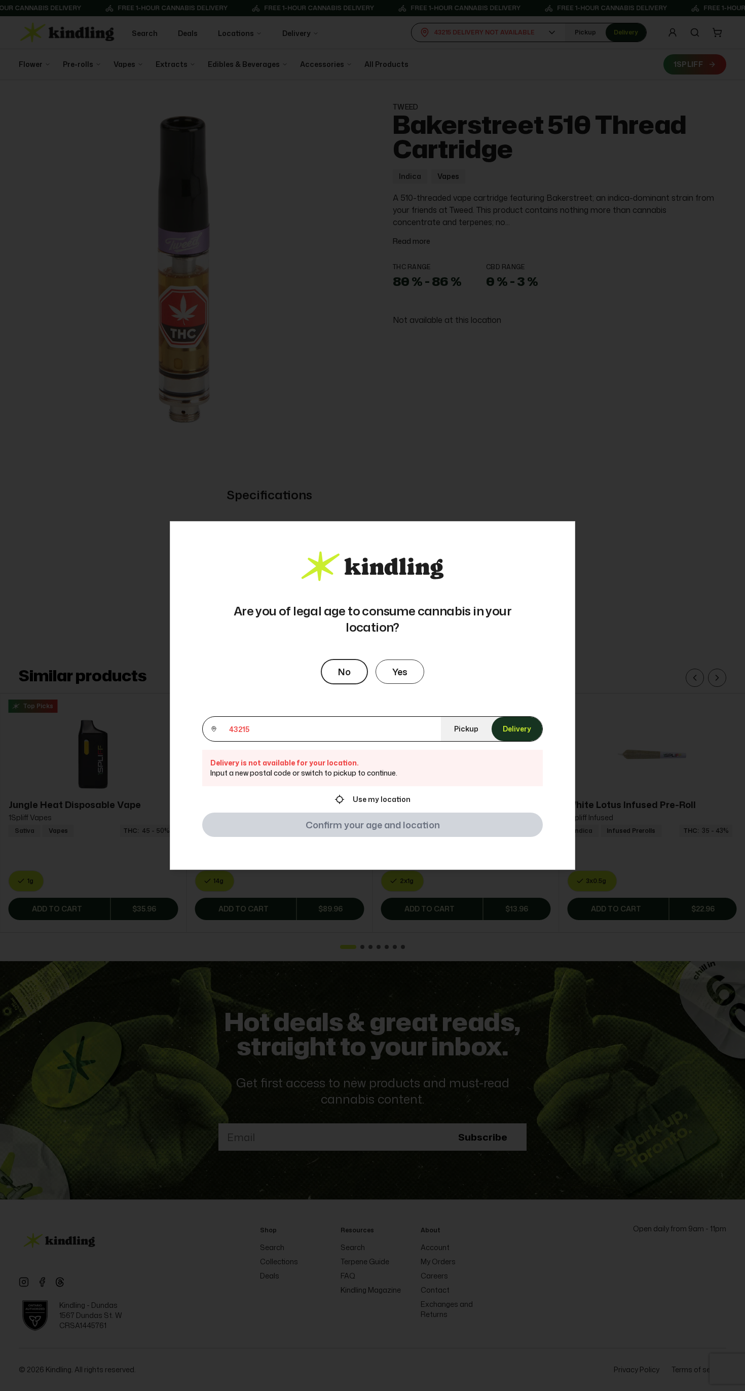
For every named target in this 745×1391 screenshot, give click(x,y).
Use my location (382, 799)
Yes (399, 671)
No (344, 671)
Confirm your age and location (373, 824)
